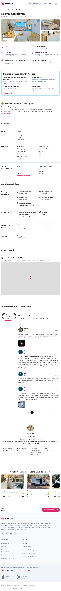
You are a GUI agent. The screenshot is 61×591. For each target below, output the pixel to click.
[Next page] (49, 412)
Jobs (15, 585)
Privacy (25, 585)
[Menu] (57, 3)
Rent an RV (4, 546)
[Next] (22, 481)
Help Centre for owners (29, 556)
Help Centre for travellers (8, 558)
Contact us (9, 585)
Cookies (31, 585)
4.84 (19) (5, 17)
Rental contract (26, 546)
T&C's (19, 585)
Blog (2, 585)
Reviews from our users (8, 555)
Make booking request (51, 509)
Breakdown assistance (29, 553)
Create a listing (47, 3)
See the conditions (22, 229)
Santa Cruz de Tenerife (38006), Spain (21, 17)
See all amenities (22, 159)
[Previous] (3, 481)
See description (6, 113)
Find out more (7, 93)
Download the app (34, 3)
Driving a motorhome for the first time (8, 551)
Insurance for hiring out (29, 550)
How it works (5, 543)
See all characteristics (24, 175)
